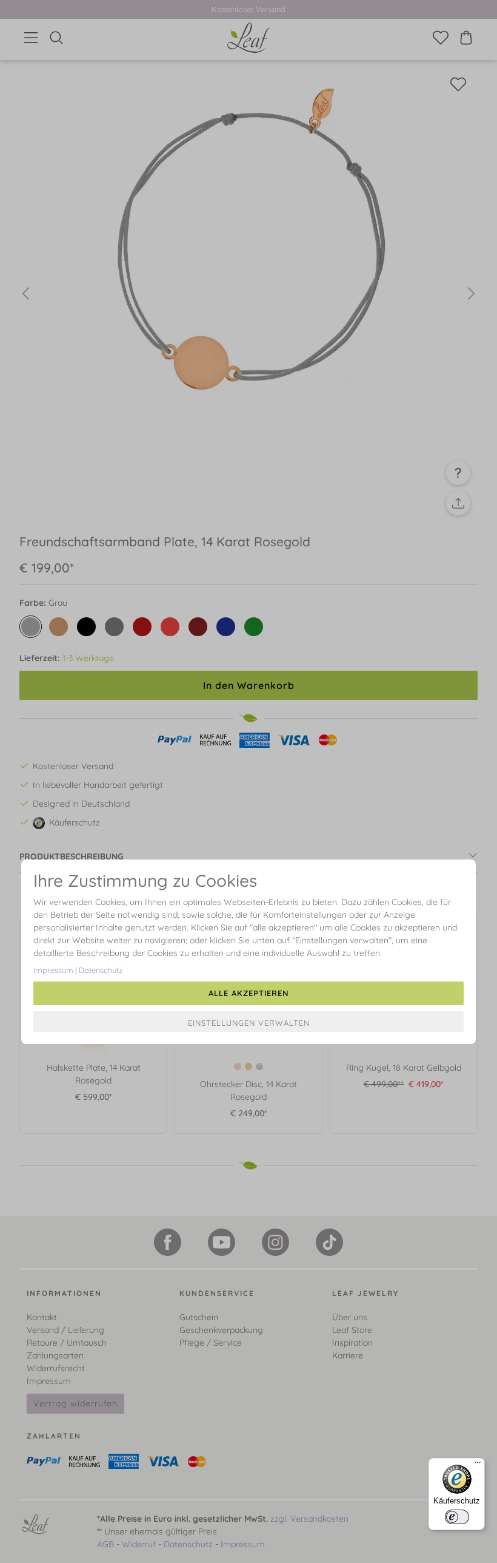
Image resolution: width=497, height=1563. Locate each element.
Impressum (53, 970)
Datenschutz (100, 970)
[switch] (457, 1517)
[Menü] (477, 1465)
